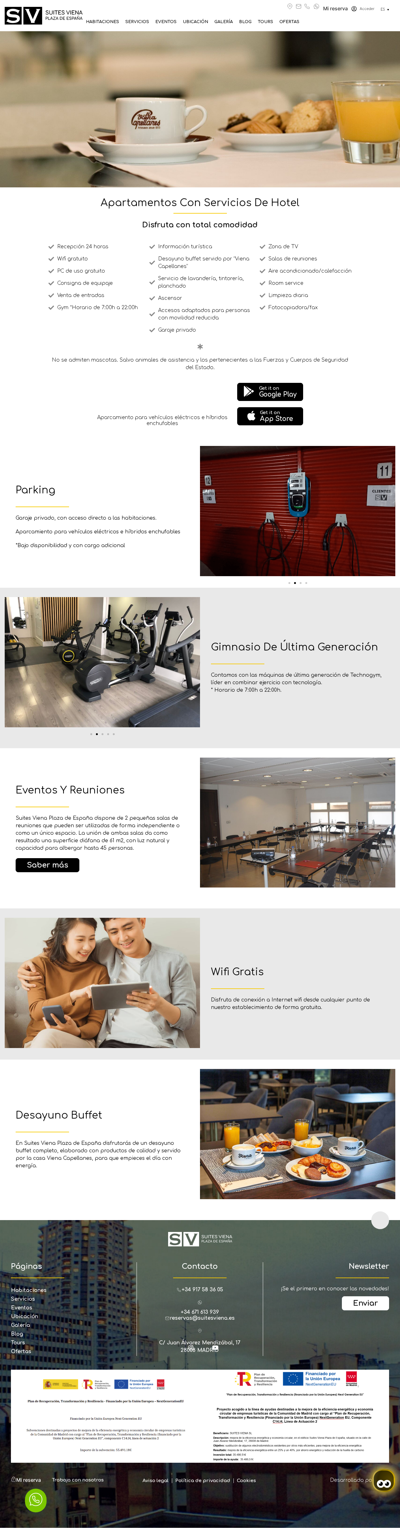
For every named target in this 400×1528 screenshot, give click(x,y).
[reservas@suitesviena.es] (298, 6)
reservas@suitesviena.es (202, 1318)
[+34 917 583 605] (307, 6)
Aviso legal (155, 1480)
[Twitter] (206, 1350)
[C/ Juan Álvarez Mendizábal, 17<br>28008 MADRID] (199, 1330)
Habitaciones (102, 22)
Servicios (137, 22)
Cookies (246, 1480)
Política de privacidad (202, 1480)
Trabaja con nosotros (78, 1480)
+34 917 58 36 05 (202, 1290)
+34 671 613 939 (200, 1312)
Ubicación (195, 22)
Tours (265, 22)
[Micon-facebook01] (181, 1350)
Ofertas (289, 22)
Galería (223, 22)
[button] (289, 583)
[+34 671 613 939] (316, 6)
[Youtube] (218, 1350)
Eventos (166, 22)
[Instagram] (193, 1350)
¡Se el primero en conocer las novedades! (335, 1289)
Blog (245, 22)
